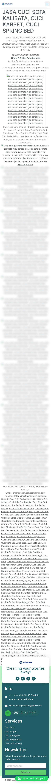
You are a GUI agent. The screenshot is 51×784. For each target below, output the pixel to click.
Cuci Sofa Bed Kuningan (26, 574)
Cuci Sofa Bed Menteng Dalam (31, 593)
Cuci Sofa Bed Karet (11, 552)
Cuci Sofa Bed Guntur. (12, 539)
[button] (47, 3)
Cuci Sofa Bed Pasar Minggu (15, 602)
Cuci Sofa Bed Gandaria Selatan (33, 530)
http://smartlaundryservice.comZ (30, 496)
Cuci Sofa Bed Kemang (18, 571)
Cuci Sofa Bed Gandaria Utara (16, 533)
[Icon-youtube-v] (34, 679)
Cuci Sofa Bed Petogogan (29, 618)
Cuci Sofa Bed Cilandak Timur (32, 517)
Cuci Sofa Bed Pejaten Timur (30, 605)
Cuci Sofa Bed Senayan (33, 636)
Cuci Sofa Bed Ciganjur (21, 511)
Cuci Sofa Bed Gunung (35, 539)
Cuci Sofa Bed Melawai (22, 589)
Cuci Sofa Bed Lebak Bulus (35, 577)
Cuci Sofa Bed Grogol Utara (31, 536)
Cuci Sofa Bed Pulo (26, 630)
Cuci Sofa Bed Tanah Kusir (22, 649)
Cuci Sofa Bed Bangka (20, 502)
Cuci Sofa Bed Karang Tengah (29, 549)
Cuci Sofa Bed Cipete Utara (23, 524)
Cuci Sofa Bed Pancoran (13, 596)
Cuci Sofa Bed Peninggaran (28, 611)
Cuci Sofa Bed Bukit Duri (21, 508)
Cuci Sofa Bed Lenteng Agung (16, 580)
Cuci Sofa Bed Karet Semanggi (26, 555)
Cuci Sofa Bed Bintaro (19, 505)
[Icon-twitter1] (23, 679)
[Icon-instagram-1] (28, 679)
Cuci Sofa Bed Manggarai (14, 586)
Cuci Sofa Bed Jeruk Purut (23, 546)
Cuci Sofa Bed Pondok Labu (15, 627)
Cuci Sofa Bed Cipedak (12, 521)
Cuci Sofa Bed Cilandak (21, 514)
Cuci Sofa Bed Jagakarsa (13, 543)
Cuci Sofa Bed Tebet (24, 655)
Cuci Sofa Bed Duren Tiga (26, 527)
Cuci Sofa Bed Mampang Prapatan (29, 583)
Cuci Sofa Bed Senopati (13, 639)
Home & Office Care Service (25, 58)
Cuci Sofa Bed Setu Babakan (26, 643)
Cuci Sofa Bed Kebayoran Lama (22, 561)
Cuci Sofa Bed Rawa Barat (28, 633)
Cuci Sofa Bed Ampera (21, 499)
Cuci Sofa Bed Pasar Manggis (32, 599)
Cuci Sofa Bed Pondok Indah (34, 624)
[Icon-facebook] (17, 679)
